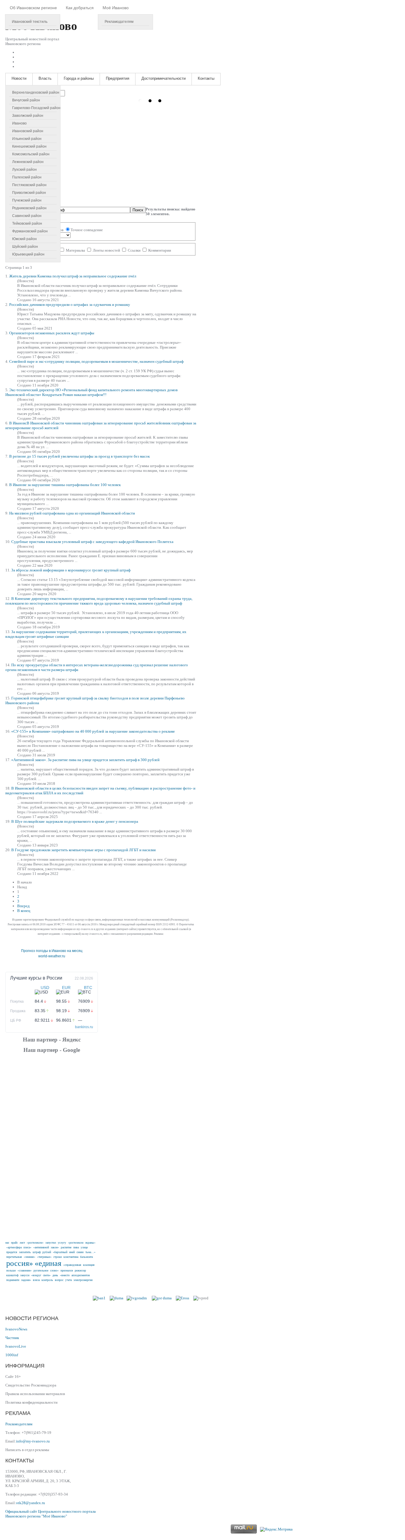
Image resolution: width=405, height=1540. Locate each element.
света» (47, 1275)
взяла (36, 1280)
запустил (50, 1242)
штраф (37, 1252)
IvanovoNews (16, 1329)
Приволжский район (29, 193)
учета (68, 1280)
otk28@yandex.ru (30, 1503)
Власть (45, 78)
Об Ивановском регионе (33, 7)
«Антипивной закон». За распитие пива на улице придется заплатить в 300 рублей (85, 760)
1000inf (11, 1355)
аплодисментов (80, 1275)
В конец (23, 910)
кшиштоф (12, 1275)
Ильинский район (27, 139)
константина (70, 1256)
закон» (55, 1247)
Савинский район (27, 216)
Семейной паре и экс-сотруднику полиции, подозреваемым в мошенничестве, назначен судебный (96, 361)
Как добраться (80, 7)
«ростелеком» (35, 1242)
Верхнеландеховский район (35, 92)
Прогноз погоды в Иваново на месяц (51, 951)
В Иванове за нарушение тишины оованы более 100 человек (65, 485)
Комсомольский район (31, 154)
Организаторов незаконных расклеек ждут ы (51, 333)
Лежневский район (28, 162)
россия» (19, 1263)
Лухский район (24, 169)
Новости (19, 78)
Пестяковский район (29, 185)
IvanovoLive (15, 1346)
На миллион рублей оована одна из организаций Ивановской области (72, 513)
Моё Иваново (116, 7)
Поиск (138, 210)
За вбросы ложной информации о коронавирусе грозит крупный (70, 570)
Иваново (19, 123)
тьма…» (90, 1252)
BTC (88, 987)
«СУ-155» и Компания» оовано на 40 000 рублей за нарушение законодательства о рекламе (93, 731)
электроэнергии (83, 1280)
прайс (14, 1242)
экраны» (90, 1242)
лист (22, 1242)
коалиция (89, 1264)
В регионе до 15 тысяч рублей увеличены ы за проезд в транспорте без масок (79, 456)
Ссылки (134, 250)
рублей (46, 1252)
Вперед (23, 906)
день (55, 1275)
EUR (66, 987)
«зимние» (29, 1256)
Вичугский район (26, 100)
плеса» (27, 1247)
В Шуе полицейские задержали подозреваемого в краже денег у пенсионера (74, 821)
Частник (12, 1337)
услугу (62, 1242)
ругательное (41, 1270)
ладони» (26, 1280)
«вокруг (36, 1275)
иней (72, 1252)
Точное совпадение (87, 230)
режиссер (80, 1270)
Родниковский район (29, 208)
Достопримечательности (163, 78)
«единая (48, 1263)
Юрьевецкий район (28, 254)
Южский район (24, 239)
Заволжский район (27, 116)
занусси (24, 1275)
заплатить (25, 1252)
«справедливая (72, 1264)
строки (57, 1256)
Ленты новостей (106, 250)
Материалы (75, 250)
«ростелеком (75, 1242)
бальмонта (86, 1256)
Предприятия (117, 78)
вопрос (59, 1280)
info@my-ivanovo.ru (33, 1441)
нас (7, 1242)
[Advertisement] (51, 1146)
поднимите (12, 1280)
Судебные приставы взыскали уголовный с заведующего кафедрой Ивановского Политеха (92, 541)
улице (84, 1247)
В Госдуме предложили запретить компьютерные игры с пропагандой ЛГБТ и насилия (83, 850)
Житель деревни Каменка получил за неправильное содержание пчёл (72, 276)
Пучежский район (27, 200)
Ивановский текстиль (29, 22)
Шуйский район (25, 247)
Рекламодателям (119, 22)
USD (45, 987)
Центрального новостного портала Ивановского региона (50, 1513)
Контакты (206, 78)
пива (76, 1247)
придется (11, 1252)
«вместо (65, 1275)
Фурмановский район (30, 231)
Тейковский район (27, 223)
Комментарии (159, 250)
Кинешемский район (29, 146)
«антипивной (41, 1247)
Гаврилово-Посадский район (36, 108)
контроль (47, 1280)
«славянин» (24, 1270)
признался (66, 1270)
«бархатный (60, 1252)
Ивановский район (27, 131)
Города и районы (79, 78)
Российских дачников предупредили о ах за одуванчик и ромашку (69, 304)
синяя (80, 1252)
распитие (66, 1247)
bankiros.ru (84, 1027)
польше (11, 1270)
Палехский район (27, 177)
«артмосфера (14, 1247)
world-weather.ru (51, 956)
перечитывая (14, 1256)
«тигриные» (44, 1256)
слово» (54, 1270)
